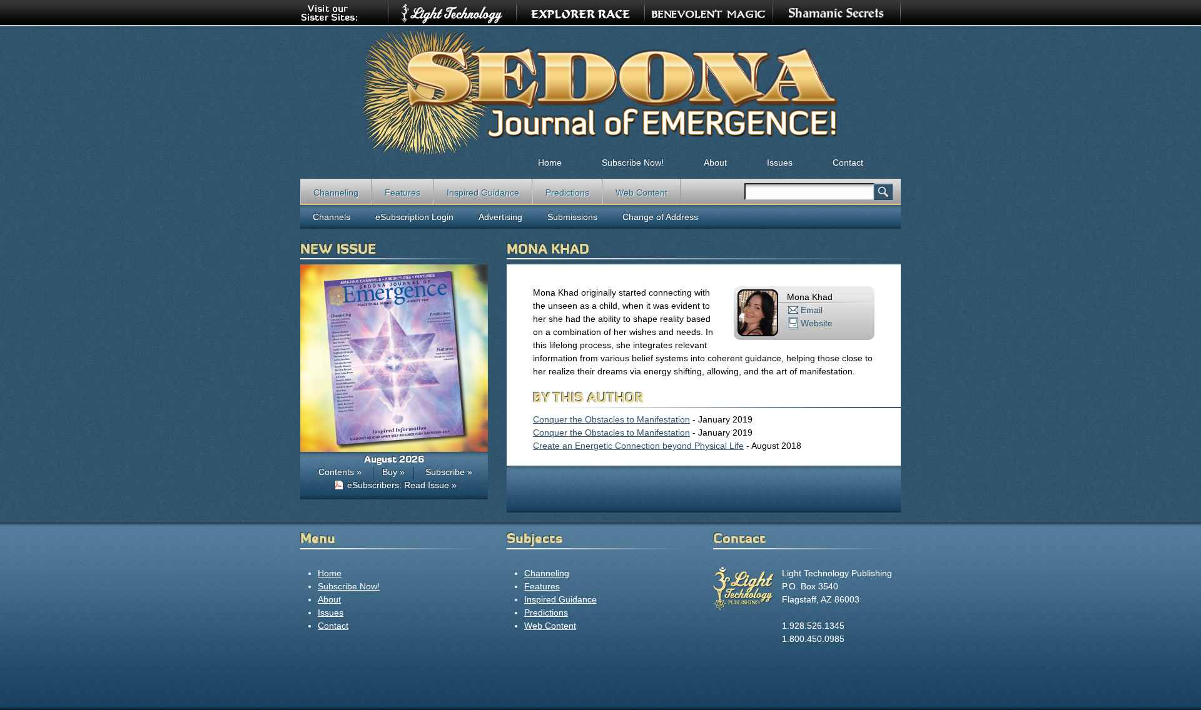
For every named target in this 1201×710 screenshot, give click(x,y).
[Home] (600, 91)
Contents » (340, 472)
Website (817, 323)
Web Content (641, 193)
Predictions (567, 193)
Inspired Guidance (483, 193)
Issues (780, 163)
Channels (331, 217)
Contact (848, 163)
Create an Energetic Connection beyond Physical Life (638, 446)
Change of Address (660, 217)
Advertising (500, 217)
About (715, 163)
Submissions (572, 217)
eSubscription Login (414, 217)
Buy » (393, 472)
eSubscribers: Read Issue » (402, 485)
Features (402, 193)
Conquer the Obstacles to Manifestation (611, 419)
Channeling (335, 193)
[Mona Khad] (757, 333)
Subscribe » (448, 472)
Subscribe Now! (633, 163)
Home (550, 163)
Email (812, 310)
